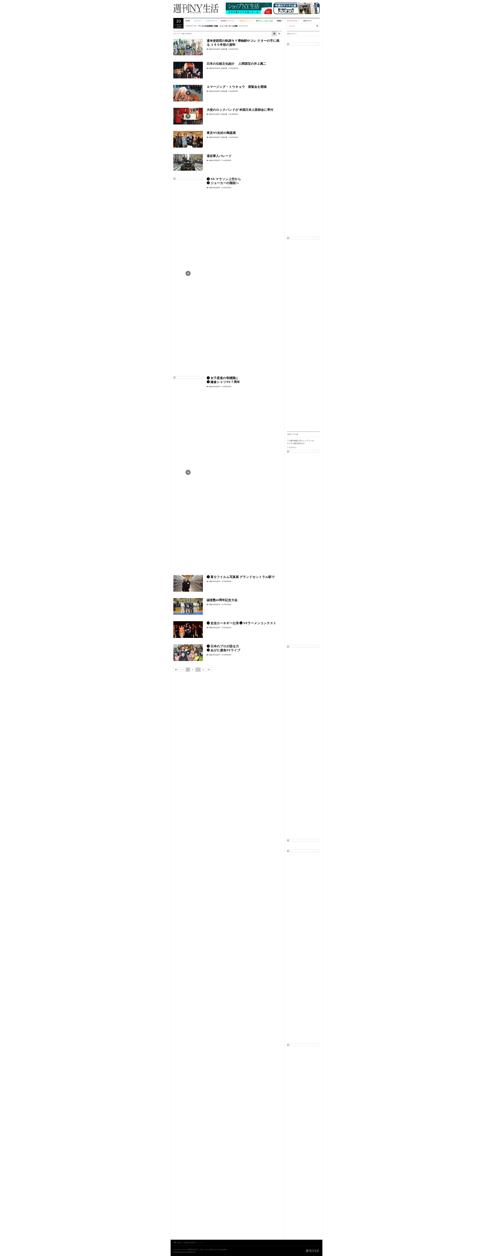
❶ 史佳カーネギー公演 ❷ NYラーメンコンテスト (241, 623)
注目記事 (224, 49)
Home (188, 21)
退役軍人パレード (219, 156)
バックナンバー (210, 21)
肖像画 (279, 21)
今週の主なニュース (245, 21)
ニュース (197, 21)
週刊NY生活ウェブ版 (195, 1249)
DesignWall (223, 1249)
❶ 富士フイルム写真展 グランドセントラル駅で (241, 577)
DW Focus (212, 1249)
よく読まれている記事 (178, 23)
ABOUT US (307, 21)
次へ (209, 670)
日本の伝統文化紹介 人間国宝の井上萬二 (236, 63)
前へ (177, 670)
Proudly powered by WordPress (184, 1252)
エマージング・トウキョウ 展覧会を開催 (237, 86)
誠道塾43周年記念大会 (222, 600)
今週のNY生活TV (214, 49)
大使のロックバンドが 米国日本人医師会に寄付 (240, 109)
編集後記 (201, 26)
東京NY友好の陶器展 (221, 133)
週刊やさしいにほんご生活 (264, 21)
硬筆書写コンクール (227, 21)
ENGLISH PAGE (292, 21)
